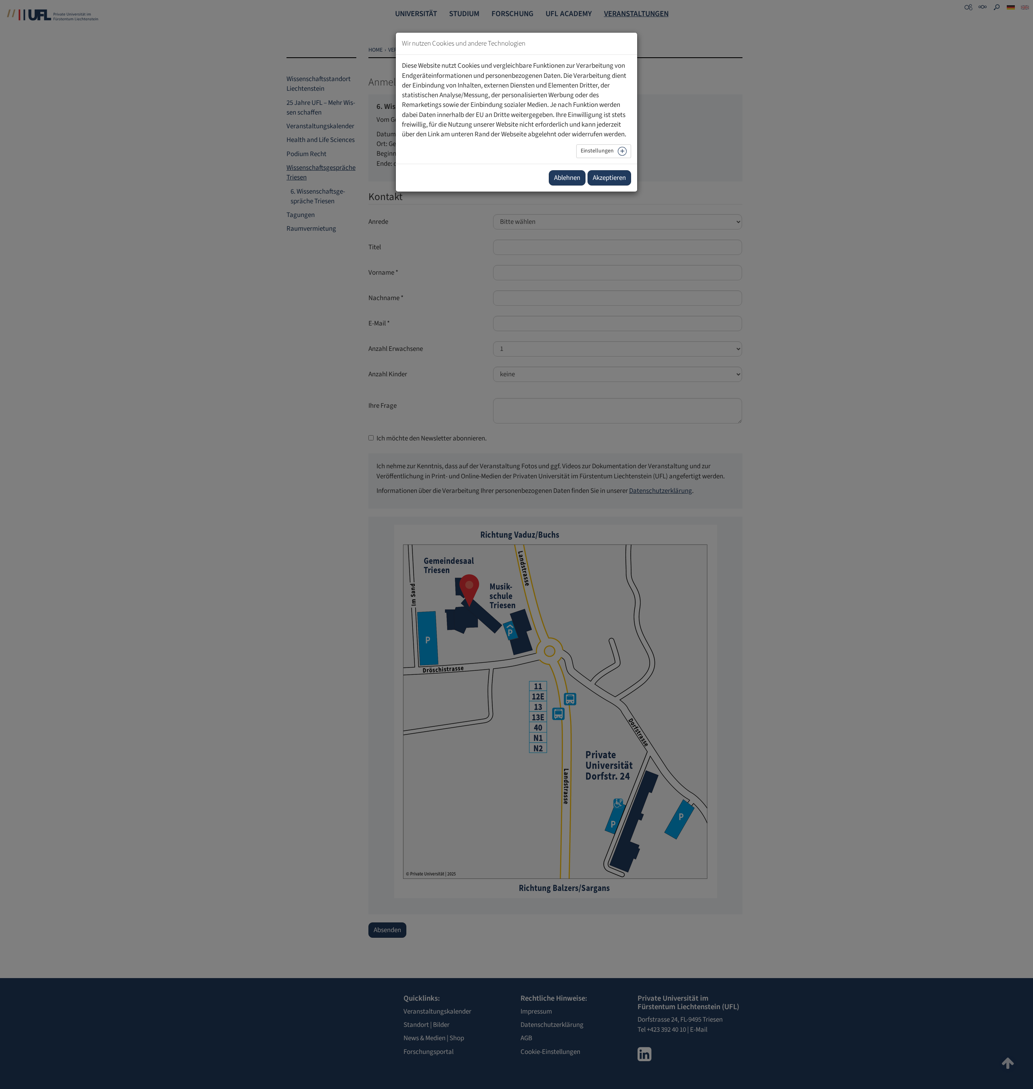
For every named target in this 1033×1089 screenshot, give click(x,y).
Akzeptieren (609, 178)
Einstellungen (597, 151)
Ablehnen (567, 178)
